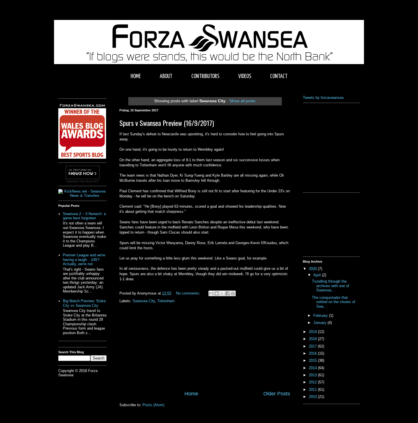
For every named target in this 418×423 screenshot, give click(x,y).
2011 (313, 389)
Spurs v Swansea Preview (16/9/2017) (166, 123)
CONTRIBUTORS (205, 76)
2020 (313, 269)
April (317, 275)
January (320, 322)
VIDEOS (244, 76)
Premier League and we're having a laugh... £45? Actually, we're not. (84, 259)
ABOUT (166, 76)
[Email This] (211, 293)
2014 (313, 368)
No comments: (188, 293)
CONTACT (278, 76)
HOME (136, 76)
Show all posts (242, 101)
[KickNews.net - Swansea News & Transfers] (82, 195)
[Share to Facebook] (227, 293)
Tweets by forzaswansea (323, 97)
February (321, 315)
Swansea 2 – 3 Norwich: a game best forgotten (84, 216)
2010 (313, 397)
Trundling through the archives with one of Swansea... (330, 285)
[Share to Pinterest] (233, 293)
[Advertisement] (204, 347)
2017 (313, 346)
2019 (313, 332)
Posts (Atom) (153, 405)
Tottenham (166, 301)
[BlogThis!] (217, 293)
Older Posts (276, 394)
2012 (313, 382)
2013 (313, 375)
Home (191, 394)
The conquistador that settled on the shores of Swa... (333, 301)
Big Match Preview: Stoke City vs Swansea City (84, 303)
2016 (313, 353)
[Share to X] (222, 293)
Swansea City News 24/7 (82, 181)
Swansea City (144, 301)
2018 (313, 339)
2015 (313, 360)
